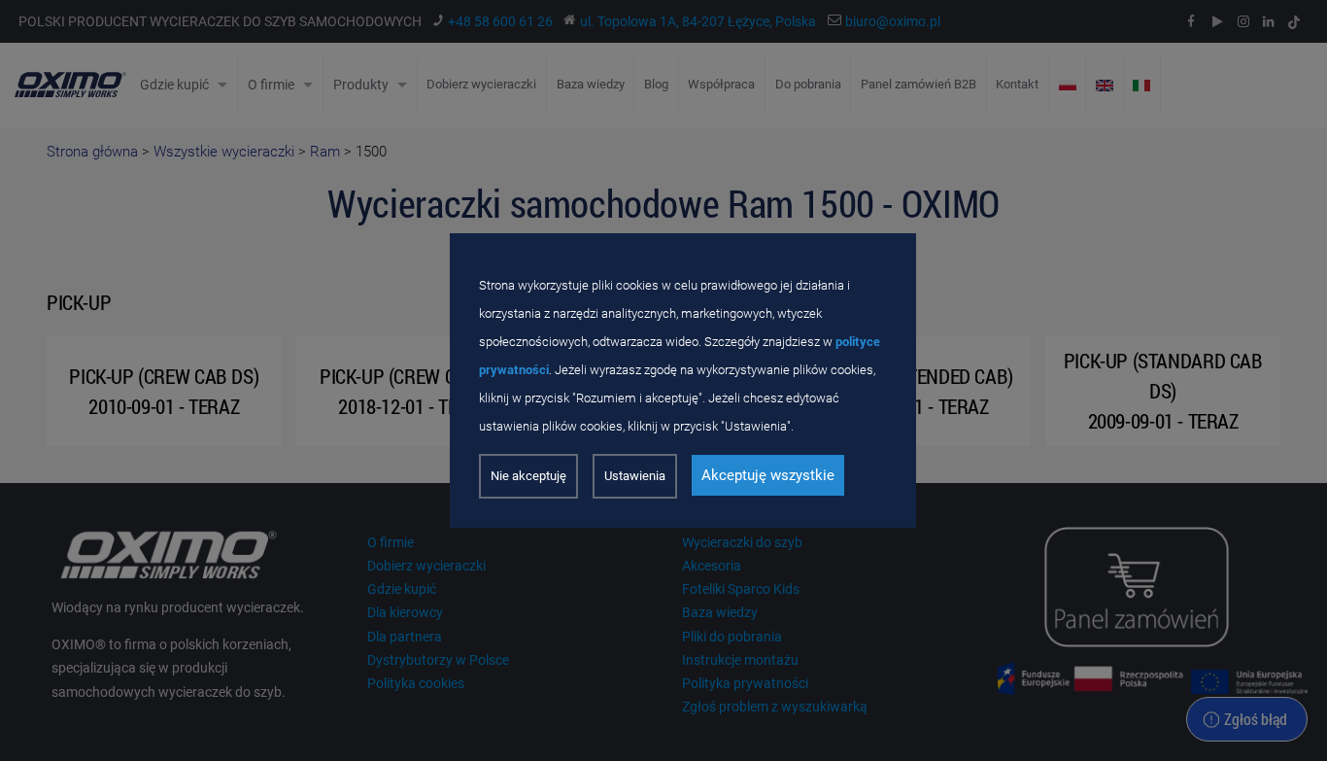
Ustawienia (634, 475)
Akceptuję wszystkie (767, 475)
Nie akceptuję (528, 475)
